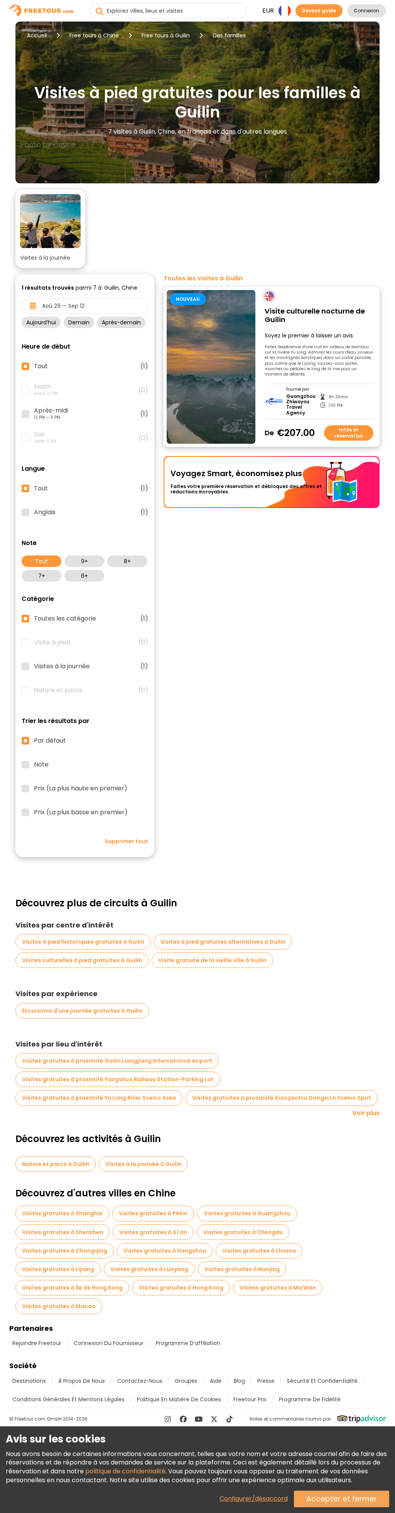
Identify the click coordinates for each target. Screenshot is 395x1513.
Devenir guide (319, 10)
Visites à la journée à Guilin (143, 1164)
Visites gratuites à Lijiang (58, 1269)
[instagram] (167, 1419)
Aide (215, 1381)
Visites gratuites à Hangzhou (164, 1251)
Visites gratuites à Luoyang (149, 1269)
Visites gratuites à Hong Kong (181, 1288)
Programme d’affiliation (188, 1343)
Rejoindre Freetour (36, 1343)
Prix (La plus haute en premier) (80, 788)
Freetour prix (250, 1399)
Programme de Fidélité (310, 1399)
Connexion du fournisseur (108, 1343)
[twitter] (214, 1419)
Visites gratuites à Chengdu (243, 1232)
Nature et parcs (91, 690)
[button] (50, 229)
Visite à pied (91, 642)
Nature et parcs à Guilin (55, 1164)
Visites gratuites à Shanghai (62, 1213)
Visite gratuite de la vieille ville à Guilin (212, 960)
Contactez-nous (139, 1381)
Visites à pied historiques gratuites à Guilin (83, 942)
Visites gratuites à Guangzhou (247, 1213)
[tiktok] (229, 1419)
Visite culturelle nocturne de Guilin (315, 315)
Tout (41, 561)
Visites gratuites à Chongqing (64, 1251)
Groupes (186, 1381)
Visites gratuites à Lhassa (259, 1251)
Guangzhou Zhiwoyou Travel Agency (301, 405)
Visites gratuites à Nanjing (242, 1269)
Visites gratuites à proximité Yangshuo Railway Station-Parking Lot (118, 1079)
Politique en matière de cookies (179, 1399)
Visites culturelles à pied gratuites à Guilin (82, 960)
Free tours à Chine (94, 35)
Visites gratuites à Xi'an (153, 1232)
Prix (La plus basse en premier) (81, 812)
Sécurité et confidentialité (322, 1381)
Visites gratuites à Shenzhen (62, 1232)
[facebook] (183, 1419)
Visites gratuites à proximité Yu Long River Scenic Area (99, 1098)
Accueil (37, 35)
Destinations (29, 1381)
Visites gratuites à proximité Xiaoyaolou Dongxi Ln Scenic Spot (281, 1098)
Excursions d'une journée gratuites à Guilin (82, 1011)
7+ (41, 576)
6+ (84, 576)
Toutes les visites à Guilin (203, 278)
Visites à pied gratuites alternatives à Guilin (222, 942)
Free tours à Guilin (166, 35)
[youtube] (198, 1419)
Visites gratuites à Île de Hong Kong (72, 1288)
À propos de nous (81, 1381)
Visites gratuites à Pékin (153, 1213)
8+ (127, 561)
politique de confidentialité (125, 1471)
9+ (84, 561)
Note (41, 764)
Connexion (366, 10)
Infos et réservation (348, 432)
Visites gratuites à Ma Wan (278, 1288)
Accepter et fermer (341, 1499)
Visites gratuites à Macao (59, 1306)
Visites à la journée (91, 666)
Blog (239, 1381)
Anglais (91, 512)
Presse (266, 1381)
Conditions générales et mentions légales (68, 1399)
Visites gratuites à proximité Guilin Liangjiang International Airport (117, 1061)
